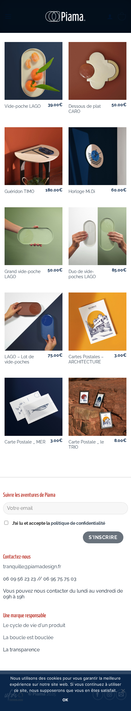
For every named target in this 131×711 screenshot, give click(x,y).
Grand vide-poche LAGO (23, 274)
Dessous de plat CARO (85, 109)
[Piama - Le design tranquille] (65, 16)
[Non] (122, 692)
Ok (65, 700)
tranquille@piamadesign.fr (32, 566)
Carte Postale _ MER (25, 442)
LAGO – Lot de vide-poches (19, 359)
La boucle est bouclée (29, 637)
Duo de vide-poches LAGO (82, 274)
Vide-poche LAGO (23, 106)
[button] (8, 16)
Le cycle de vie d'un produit (34, 625)
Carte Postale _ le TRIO (86, 445)
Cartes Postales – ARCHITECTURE (86, 359)
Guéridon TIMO (19, 191)
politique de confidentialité (78, 523)
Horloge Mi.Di (82, 191)
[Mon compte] (110, 16)
